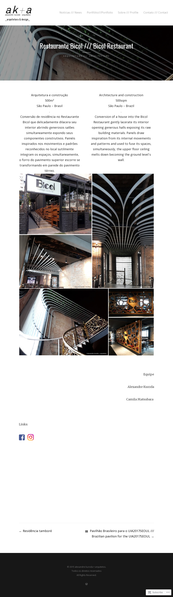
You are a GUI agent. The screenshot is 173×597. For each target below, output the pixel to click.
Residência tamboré (35, 531)
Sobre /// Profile (128, 12)
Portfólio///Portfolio (100, 12)
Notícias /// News (70, 12)
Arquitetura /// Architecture (86, 56)
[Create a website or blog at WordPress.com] (86, 584)
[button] (55, 204)
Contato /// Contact (155, 12)
